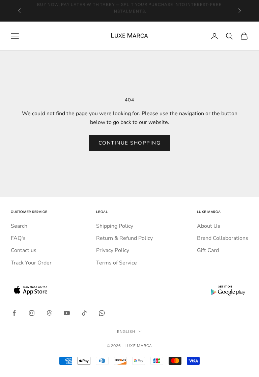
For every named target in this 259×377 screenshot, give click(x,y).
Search (19, 226)
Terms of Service (116, 262)
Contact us (23, 250)
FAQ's (18, 238)
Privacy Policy (112, 250)
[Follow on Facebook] (14, 313)
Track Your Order (31, 262)
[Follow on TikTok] (84, 313)
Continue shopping (129, 142)
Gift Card (208, 250)
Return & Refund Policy (124, 238)
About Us (208, 226)
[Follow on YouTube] (66, 313)
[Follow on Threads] (49, 313)
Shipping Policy (114, 226)
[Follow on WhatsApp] (101, 313)
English (126, 331)
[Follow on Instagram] (31, 313)
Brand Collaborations (222, 238)
